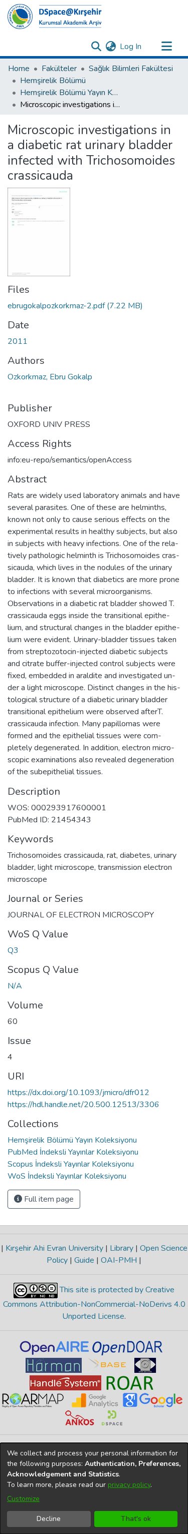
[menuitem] (110, 47)
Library (121, 1248)
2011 (18, 341)
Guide (84, 1260)
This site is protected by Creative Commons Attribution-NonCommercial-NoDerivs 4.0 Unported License (94, 1303)
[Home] (55, 16)
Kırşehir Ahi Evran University (54, 1248)
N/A (15, 985)
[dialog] (94, 1488)
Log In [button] (131, 46)
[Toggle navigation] (166, 46)
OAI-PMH (119, 1260)
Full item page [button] (48, 1199)
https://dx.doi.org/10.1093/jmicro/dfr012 (78, 1092)
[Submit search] (96, 47)
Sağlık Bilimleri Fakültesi (131, 68)
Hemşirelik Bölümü (53, 80)
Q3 (13, 950)
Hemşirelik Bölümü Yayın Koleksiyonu (70, 92)
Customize (23, 1498)
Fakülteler (59, 68)
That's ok (136, 1518)
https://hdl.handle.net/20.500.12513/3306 (83, 1104)
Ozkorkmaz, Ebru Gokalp (50, 376)
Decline (49, 1518)
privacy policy (129, 1484)
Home (19, 68)
